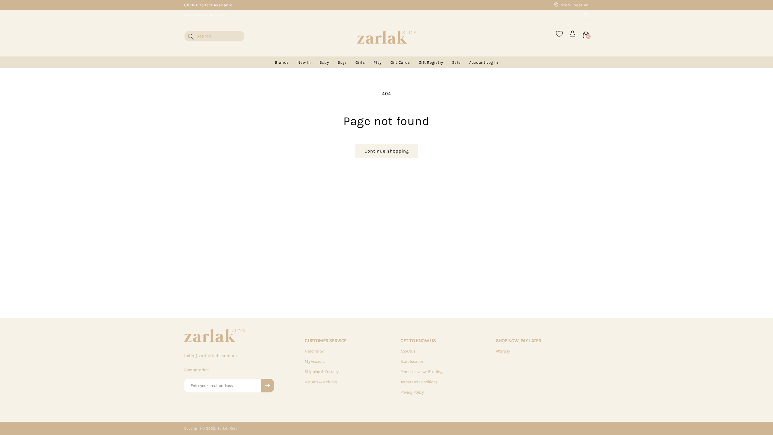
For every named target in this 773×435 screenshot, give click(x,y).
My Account (315, 361)
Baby (324, 62)
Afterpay (503, 351)
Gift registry (431, 62)
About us (407, 351)
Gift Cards (400, 62)
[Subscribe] (267, 385)
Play (378, 62)
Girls (360, 62)
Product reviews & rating (421, 371)
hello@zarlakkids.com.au (210, 355)
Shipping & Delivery (321, 371)
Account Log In (483, 62)
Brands (282, 62)
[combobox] (214, 36)
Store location (575, 5)
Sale (456, 62)
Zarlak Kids (227, 428)
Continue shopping (386, 151)
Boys (342, 62)
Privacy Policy (412, 392)
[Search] (190, 36)
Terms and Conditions (419, 382)
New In (304, 62)
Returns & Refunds (321, 382)
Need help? (314, 351)
